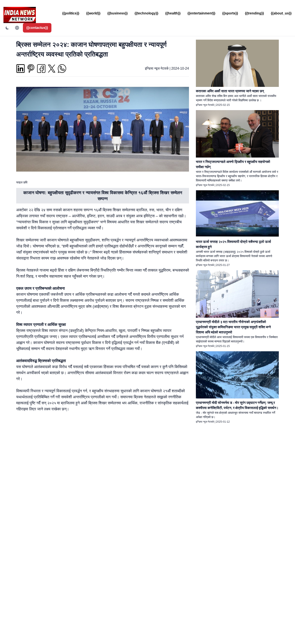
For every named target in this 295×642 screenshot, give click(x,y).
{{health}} (173, 13)
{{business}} (117, 13)
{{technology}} (146, 13)
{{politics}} (70, 13)
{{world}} (93, 13)
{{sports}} (230, 13)
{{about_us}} (281, 13)
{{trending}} (254, 13)
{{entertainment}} (201, 13)
